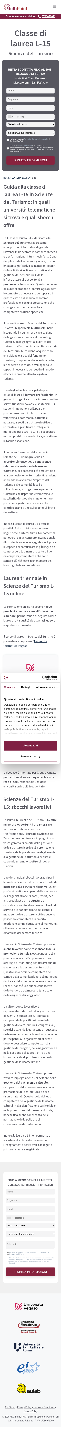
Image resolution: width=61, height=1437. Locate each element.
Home (6, 177)
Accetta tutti (30, 745)
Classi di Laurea (21, 177)
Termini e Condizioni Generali (35, 139)
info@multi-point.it (44, 1416)
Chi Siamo (10, 1407)
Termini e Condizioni (44, 1407)
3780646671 (48, 16)
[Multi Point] (15, 7)
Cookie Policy (31, 1411)
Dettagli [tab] (25, 687)
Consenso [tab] (10, 687)
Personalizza (28, 756)
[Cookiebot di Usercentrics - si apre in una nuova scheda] (43, 678)
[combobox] (10, 116)
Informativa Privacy (24, 145)
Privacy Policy (24, 1407)
